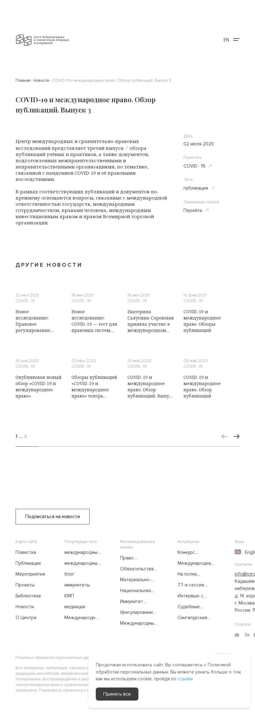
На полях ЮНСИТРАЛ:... (192, 574)
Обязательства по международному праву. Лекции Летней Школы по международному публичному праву (139, 569)
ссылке (185, 679)
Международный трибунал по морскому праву (82, 618)
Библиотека (28, 596)
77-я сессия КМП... (191, 585)
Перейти (192, 210)
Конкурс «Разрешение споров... (192, 553)
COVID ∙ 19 (194, 166)
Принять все (117, 694)
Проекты (25, 585)
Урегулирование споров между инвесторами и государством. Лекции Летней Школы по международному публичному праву (139, 613)
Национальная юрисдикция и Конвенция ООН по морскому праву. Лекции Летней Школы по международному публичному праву (139, 591)
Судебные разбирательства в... (197, 607)
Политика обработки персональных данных (56, 657)
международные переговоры (82, 563)
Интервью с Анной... (190, 596)
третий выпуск (105, 148)
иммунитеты (77, 585)
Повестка (26, 552)
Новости (25, 607)
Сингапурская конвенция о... (192, 618)
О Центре (26, 617)
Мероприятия (30, 574)
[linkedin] (247, 635)
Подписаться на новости (52, 516)
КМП (69, 596)
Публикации (28, 563)
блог (69, 574)
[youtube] (237, 635)
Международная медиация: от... (195, 563)
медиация (74, 607)
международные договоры (82, 553)
